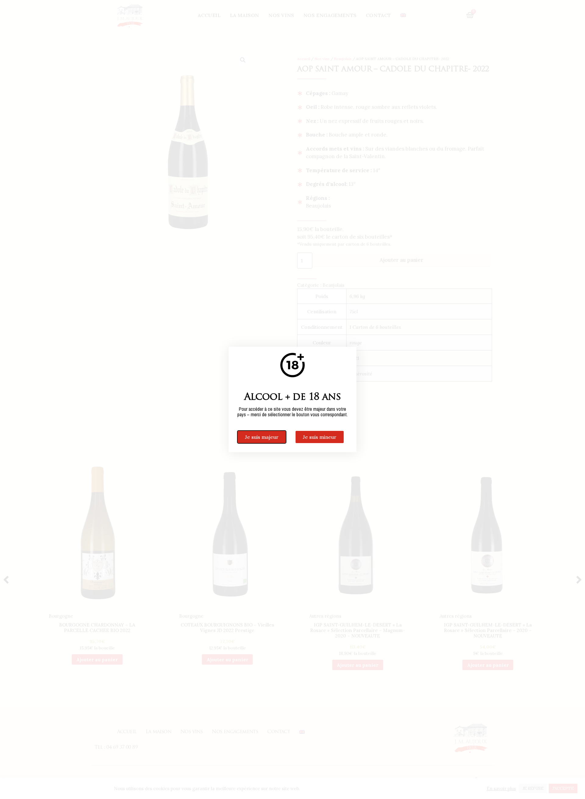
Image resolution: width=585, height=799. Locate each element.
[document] (292, 399)
